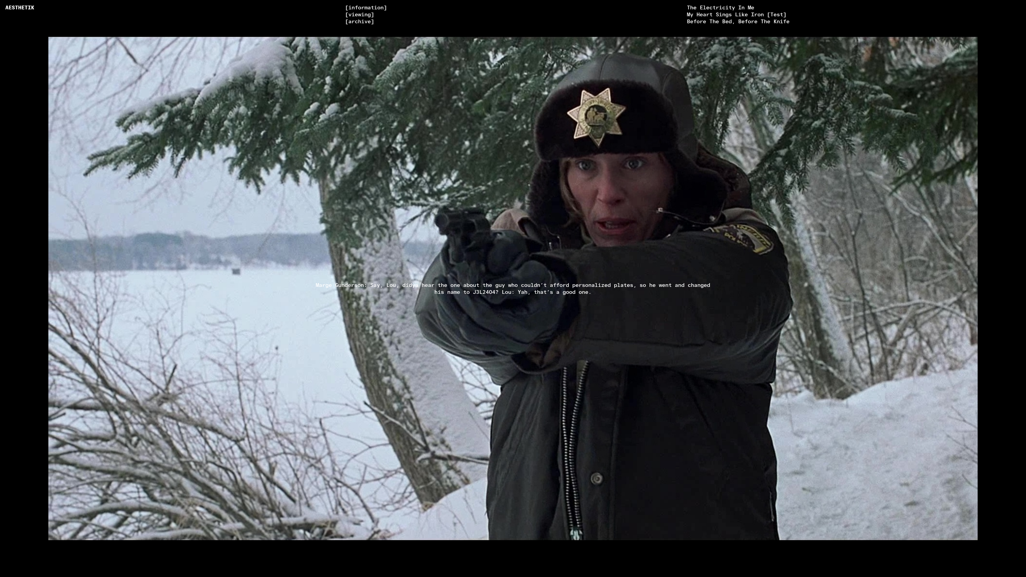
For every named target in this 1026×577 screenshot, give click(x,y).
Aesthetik (19, 7)
